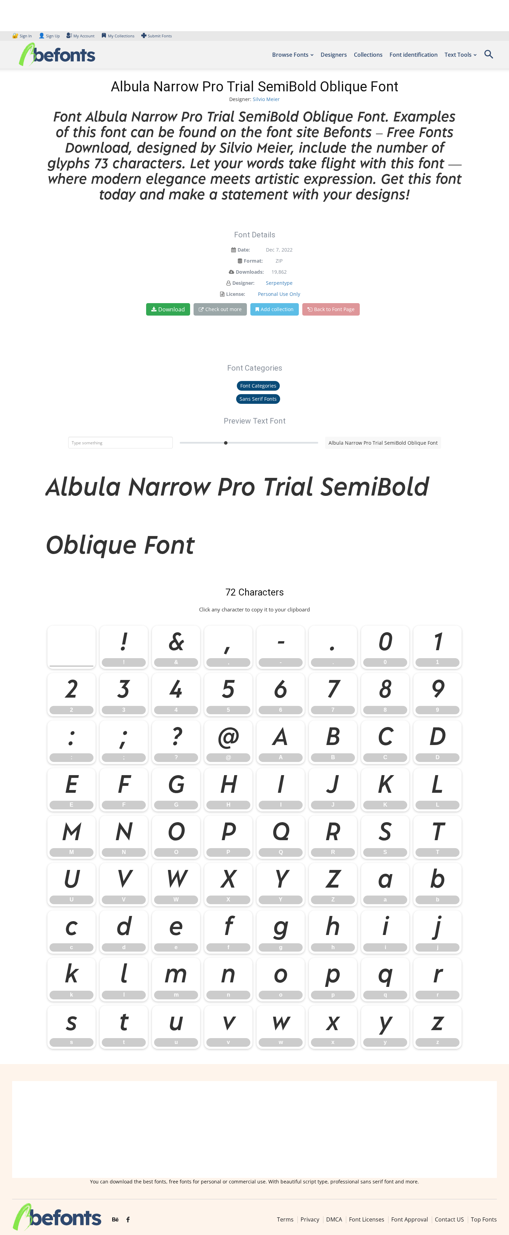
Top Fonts (484, 1219)
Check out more (223, 309)
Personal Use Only (279, 294)
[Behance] (115, 1220)
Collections (368, 54)
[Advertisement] (254, 1129)
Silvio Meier (266, 99)
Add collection (277, 309)
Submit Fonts (160, 35)
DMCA (334, 1219)
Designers (334, 54)
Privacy (310, 1219)
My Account (84, 35)
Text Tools (458, 54)
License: (235, 294)
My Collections (121, 35)
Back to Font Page (334, 309)
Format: (253, 260)
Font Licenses (366, 1219)
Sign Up (49, 35)
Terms (285, 1219)
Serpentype (279, 283)
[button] (488, 56)
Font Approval (409, 1219)
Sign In (22, 35)
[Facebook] (128, 1220)
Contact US (449, 1219)
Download (171, 309)
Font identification (414, 54)
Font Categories (258, 385)
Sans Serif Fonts (258, 399)
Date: (244, 249)
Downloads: (250, 272)
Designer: (243, 283)
